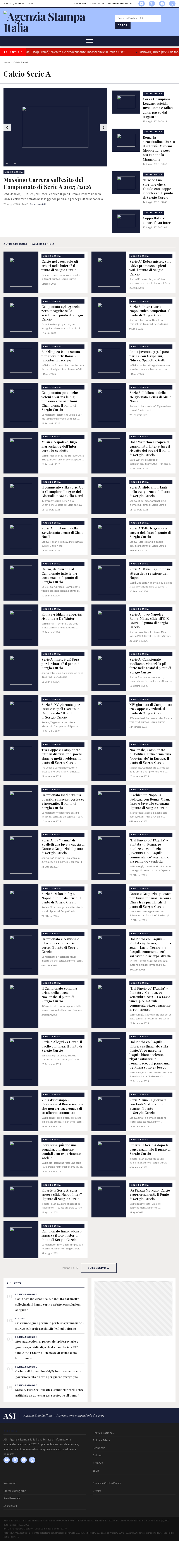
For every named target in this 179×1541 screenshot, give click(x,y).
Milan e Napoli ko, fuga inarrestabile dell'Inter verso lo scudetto (59, 446)
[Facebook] (162, 4)
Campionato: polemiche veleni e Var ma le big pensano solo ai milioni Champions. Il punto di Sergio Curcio (59, 401)
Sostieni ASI (10, 1506)
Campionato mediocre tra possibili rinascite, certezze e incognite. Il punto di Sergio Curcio (62, 801)
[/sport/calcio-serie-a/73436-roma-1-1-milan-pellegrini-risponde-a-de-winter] (20, 625)
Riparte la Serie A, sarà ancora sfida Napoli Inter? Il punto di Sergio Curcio (61, 1194)
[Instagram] (172, 4)
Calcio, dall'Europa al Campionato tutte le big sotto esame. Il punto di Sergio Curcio (59, 575)
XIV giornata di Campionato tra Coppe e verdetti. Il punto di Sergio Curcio (150, 709)
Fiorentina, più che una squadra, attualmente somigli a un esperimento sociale (61, 1151)
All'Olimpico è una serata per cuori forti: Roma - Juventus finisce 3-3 (60, 356)
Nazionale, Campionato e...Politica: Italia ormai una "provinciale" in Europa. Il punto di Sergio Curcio (150, 756)
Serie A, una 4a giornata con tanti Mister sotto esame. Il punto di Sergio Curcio (147, 1106)
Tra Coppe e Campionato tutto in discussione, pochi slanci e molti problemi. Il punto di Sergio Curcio (61, 756)
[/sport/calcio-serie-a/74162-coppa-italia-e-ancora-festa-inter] (126, 221)
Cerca (123, 25)
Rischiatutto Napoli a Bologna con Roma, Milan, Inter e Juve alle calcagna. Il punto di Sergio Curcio (149, 801)
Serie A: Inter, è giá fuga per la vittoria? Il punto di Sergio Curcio (60, 663)
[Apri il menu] (89, 41)
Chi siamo (80, 3)
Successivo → (99, 1268)
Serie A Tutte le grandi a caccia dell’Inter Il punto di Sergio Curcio (150, 532)
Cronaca (98, 1463)
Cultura (97, 1455)
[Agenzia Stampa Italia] (56, 27)
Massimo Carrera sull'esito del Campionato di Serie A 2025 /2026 (47, 183)
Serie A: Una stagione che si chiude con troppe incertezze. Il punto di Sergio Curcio (158, 189)
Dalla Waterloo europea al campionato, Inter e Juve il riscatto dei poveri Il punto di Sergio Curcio (149, 448)
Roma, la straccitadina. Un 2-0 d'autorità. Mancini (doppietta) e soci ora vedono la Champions (159, 148)
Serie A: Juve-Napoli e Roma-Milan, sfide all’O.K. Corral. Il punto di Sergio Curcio (149, 620)
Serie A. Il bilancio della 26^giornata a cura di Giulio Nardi (150, 397)
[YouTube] (141, 4)
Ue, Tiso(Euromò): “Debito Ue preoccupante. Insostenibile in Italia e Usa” (70, 52)
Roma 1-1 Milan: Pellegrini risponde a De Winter (61, 616)
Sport (96, 1471)
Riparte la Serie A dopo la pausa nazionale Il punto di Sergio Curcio (149, 1149)
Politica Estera (101, 1440)
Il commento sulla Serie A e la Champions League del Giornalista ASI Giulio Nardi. (62, 491)
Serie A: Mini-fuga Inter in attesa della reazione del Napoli (149, 573)
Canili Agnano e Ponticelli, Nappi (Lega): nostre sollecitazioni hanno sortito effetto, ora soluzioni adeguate (48, 1304)
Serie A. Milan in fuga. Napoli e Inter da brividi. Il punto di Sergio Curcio (61, 898)
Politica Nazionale (104, 1433)
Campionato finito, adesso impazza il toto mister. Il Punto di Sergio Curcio (61, 1235)
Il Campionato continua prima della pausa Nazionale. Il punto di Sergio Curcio (59, 994)
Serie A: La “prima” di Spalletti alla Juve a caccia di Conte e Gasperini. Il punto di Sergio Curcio (62, 846)
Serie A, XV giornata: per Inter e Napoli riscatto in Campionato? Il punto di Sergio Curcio (60, 711)
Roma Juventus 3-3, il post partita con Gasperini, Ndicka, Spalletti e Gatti (149, 356)
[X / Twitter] (152, 4)
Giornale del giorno (121, 3)
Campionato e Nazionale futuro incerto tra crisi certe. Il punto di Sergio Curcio (60, 945)
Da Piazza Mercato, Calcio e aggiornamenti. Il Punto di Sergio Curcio (149, 1194)
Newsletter (97, 3)
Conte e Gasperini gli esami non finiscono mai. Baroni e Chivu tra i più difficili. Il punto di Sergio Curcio (150, 900)
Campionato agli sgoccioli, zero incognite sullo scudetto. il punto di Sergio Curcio (62, 313)
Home (6, 62)
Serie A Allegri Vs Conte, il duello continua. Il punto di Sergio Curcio (61, 1046)
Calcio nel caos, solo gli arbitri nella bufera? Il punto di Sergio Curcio (59, 265)
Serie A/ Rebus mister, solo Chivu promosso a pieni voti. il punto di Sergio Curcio (150, 267)
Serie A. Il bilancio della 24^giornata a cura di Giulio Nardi (62, 532)
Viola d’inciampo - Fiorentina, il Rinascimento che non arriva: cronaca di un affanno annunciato (62, 1106)
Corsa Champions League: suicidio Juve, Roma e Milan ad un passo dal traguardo (158, 108)
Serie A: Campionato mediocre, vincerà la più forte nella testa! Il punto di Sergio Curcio (150, 665)
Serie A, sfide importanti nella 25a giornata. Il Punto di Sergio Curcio (149, 491)
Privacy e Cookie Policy (107, 1483)
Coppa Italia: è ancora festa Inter (157, 220)
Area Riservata (11, 1498)
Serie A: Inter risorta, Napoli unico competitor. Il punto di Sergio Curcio (149, 311)
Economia (99, 1448)
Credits (97, 1491)
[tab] (7, 163)
